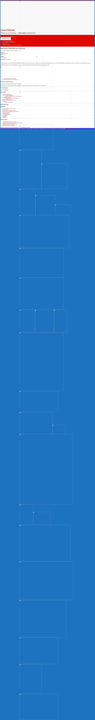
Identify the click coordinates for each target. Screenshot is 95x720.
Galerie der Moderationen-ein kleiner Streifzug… (6, 38)
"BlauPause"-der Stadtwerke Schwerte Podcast (11, 111)
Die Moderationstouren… (7, 94)
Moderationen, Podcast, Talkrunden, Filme (10, 124)
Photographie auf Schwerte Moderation (11, 98)
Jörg (1, 50)
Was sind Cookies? (73, 128)
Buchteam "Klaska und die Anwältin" (9, 108)
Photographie (5, 37)
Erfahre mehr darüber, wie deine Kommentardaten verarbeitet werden (33, 85)
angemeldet (6, 83)
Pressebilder (5, 43)
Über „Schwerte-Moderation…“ (8, 95)
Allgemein (4, 117)
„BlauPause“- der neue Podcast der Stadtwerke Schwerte (12, 122)
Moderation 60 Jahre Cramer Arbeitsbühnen (11, 79)
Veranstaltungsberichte (6, 114)
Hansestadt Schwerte (6, 44)
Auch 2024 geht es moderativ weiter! (9, 123)
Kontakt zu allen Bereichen (7, 99)
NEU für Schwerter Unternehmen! (9, 125)
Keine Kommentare (14, 50)
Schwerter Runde (6, 109)
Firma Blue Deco (3, 57)
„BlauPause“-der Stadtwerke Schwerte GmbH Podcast (12, 45)
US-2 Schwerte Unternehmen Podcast (9, 42)
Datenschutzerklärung (8, 102)
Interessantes (5, 116)
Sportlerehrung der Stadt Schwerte (9, 78)
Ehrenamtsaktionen (6, 113)
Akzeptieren (67, 128)
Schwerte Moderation (6, 112)
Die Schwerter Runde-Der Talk (8, 41)
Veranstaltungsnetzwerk (7, 97)
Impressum (4, 101)
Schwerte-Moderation (7, 30)
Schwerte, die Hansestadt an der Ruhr (9, 100)
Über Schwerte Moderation (7, 36)
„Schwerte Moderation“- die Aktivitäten (9, 121)
